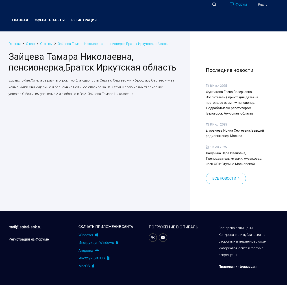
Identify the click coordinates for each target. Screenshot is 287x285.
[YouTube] (163, 237)
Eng (264, 4)
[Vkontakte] (153, 237)
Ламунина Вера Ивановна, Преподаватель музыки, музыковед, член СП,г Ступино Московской (234, 158)
